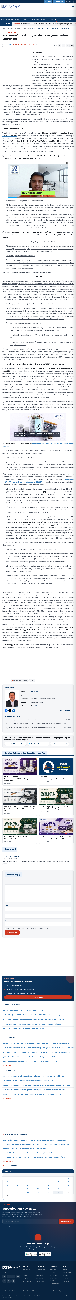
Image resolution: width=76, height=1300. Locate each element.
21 (48, 1189)
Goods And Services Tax (20, 680)
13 (38, 1185)
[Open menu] (73, 6)
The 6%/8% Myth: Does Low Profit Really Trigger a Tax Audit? (24, 1010)
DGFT (70, 19)
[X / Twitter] (9, 1276)
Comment (8, 883)
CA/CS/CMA (40, 1281)
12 (27, 1185)
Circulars (52, 1272)
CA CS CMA (63, 19)
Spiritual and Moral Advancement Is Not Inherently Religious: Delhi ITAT (28, 1057)
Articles (26, 28)
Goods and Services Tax (15, 28)
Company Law (35, 19)
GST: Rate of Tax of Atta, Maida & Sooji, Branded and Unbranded (36, 37)
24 (7, 1192)
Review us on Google (60, 744)
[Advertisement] (16, 69)
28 (48, 1192)
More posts (6, 1033)
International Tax (28, 1281)
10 (7, 1185)
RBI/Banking (40, 1275)
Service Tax (25, 19)
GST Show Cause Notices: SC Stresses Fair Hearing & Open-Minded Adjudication (32, 1024)
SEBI (37, 1272)
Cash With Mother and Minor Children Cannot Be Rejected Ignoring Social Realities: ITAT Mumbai (38, 1048)
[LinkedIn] (13, 710)
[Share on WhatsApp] (68, 45)
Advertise (66, 1275)
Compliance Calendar (53, 1279)
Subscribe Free (66, 1221)
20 (38, 1189)
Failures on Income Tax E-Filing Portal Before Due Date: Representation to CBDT (31, 1094)
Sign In (69, 1)
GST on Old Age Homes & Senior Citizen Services (21, 720)
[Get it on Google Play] (31, 1254)
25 (17, 1192)
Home (2, 19)
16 (68, 1185)
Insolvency (39, 1278)
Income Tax (9, 19)
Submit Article (67, 1272)
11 (17, 1185)
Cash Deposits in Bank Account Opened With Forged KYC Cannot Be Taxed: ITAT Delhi (34, 1090)
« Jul (4, 1199)
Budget (17, 19)
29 (58, 1192)
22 (58, 1189)
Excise (43, 19)
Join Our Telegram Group (39, 744)
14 (48, 1185)
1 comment (5, 47)
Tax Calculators (54, 1283)
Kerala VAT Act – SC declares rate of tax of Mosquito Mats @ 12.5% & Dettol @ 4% (33, 723)
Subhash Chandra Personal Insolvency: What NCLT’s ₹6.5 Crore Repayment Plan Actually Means (37, 1085)
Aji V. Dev (8, 44)
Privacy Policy (57, 1291)
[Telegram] (13, 1281)
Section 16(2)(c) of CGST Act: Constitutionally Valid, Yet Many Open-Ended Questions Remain (37, 1015)
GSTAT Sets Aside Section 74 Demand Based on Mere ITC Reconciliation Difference (33, 1019)
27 (38, 1192)
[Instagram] (4, 1281)
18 (17, 1189)
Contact (65, 1278)
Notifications (53, 1270)
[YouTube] (13, 1276)
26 (28, 1192)
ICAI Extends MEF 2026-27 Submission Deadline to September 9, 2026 (27, 1081)
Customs (50, 19)
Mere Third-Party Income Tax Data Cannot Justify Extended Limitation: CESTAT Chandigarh (36, 1052)
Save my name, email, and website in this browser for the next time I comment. (28, 928)
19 (27, 1189)
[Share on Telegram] (72, 45)
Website (7, 921)
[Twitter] (9, 710)
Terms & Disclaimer (68, 1291)
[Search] (74, 19)
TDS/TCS (25, 1278)
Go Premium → (38, 997)
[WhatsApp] (9, 1281)
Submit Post (59, 1)
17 (7, 1189)
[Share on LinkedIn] (63, 45)
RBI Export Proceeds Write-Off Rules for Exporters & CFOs (23, 1029)
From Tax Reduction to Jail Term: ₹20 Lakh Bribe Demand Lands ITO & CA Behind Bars (33, 1076)
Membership (67, 1281)
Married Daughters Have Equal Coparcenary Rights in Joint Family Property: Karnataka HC (35, 1043)
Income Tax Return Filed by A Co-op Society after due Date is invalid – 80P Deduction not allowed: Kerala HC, (30, 728)
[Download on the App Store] (45, 1254)
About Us (66, 1270)
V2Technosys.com (37, 1291)
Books (49, 1)
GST (56, 19)
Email (7, 913)
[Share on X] (59, 45)
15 (58, 1185)
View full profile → (64, 711)
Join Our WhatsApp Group (16, 744)
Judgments (53, 1275)
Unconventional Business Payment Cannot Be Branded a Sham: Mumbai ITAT (31, 1061)
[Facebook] (6, 710)
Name (7, 905)
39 (36, 706)
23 (68, 1189)
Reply (5, 865)
